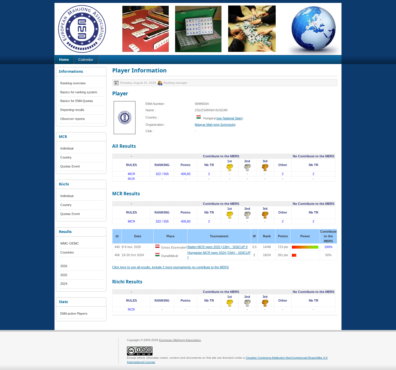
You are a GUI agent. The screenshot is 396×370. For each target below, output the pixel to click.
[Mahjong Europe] (85, 29)
